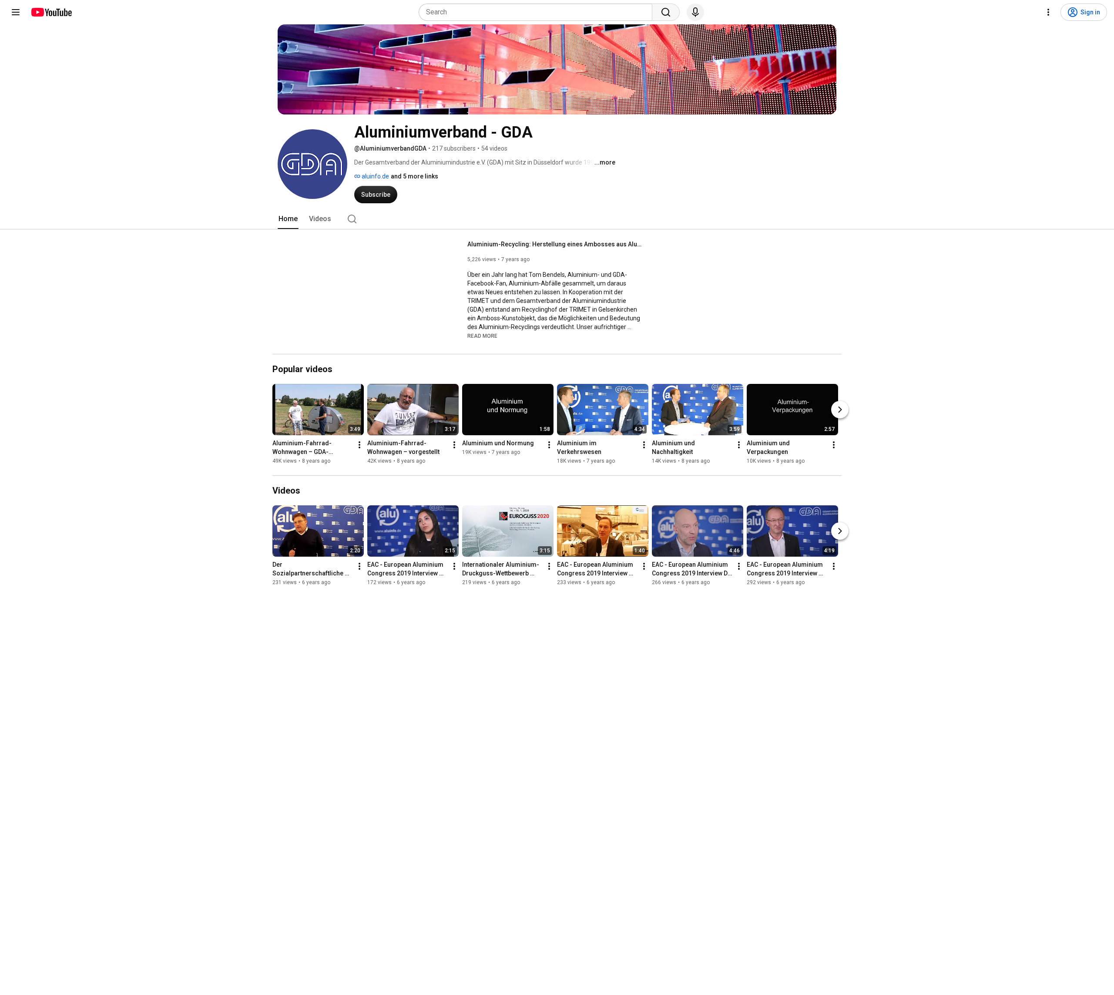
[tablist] (557, 218)
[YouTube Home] (51, 12)
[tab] (288, 218)
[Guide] (15, 12)
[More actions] (359, 445)
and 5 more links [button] (414, 176)
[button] (482, 335)
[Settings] (1048, 12)
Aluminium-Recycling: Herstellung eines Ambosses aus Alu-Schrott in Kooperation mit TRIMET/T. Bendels (554, 244)
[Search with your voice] (695, 12)
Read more (482, 336)
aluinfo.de (374, 176)
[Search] (666, 12)
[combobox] (538, 12)
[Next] (840, 409)
